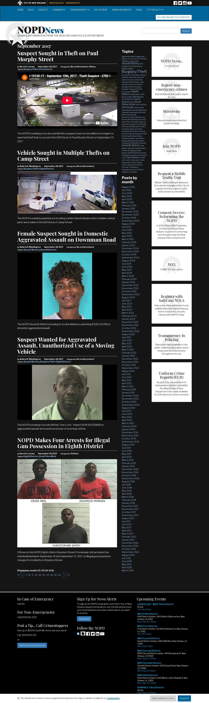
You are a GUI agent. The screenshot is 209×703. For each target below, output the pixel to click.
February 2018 (129, 500)
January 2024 (128, 282)
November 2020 (130, 398)
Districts (131, 87)
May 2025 (127, 233)
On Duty (43, 9)
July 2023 (126, 300)
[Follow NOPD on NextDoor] (81, 634)
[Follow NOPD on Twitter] (180, 4)
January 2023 (128, 319)
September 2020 (131, 404)
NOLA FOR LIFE (127, 122)
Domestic (138, 87)
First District (45, 69)
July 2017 (126, 521)
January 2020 (128, 429)
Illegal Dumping (131, 110)
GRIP (137, 105)
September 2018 (130, 478)
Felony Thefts (126, 97)
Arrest (132, 61)
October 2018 (129, 475)
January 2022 (128, 355)
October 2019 (129, 438)
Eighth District (46, 169)
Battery (139, 66)
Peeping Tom (135, 126)
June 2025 (127, 230)
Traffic (127, 160)
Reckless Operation (128, 138)
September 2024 (130, 257)
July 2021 (126, 374)
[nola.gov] (33, 2)
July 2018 (126, 484)
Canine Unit (126, 75)
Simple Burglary (140, 148)
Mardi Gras (126, 115)
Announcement (134, 59)
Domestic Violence (128, 89)
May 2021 (126, 380)
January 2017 (128, 539)
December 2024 (130, 248)
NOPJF (136, 122)
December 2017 (130, 506)
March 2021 (127, 386)
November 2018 (130, 472)
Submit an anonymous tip (32, 645)
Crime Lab (132, 84)
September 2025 (130, 220)
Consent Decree (133, 82)
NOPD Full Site (56, 3)
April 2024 (127, 273)
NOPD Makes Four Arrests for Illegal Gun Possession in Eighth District (63, 443)
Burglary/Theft (31, 69)
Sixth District (134, 153)
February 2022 (129, 352)
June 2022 (127, 340)
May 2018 (127, 490)
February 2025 (129, 242)
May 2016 (126, 564)
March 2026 (128, 202)
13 (47, 575)
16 (59, 575)
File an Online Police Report (173, 17)
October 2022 (129, 328)
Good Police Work (47, 456)
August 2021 (128, 371)
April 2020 (127, 420)
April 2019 (127, 457)
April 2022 (127, 346)
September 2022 (130, 331)
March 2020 (128, 423)
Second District (132, 143)
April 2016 (127, 567)
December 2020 (130, 395)
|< (18, 575)
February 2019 (129, 463)
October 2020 (129, 401)
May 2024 (127, 270)
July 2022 (126, 337)
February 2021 (129, 389)
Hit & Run (143, 105)
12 (44, 575)
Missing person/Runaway (129, 116)
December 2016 (130, 543)
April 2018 (127, 493)
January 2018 (128, 503)
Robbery (125, 141)
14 (51, 575)
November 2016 (130, 546)
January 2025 (128, 245)
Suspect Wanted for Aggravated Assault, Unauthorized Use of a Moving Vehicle (65, 345)
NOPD (40, 29)
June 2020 (127, 414)
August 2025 (128, 224)
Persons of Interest (135, 129)
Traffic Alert (135, 160)
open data (125, 124)
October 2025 (129, 217)
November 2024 (130, 251)
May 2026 (127, 196)
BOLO (31, 9)
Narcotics (142, 119)
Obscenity (142, 122)
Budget (124, 68)
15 (55, 575)
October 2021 (129, 365)
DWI (136, 89)
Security (143, 143)
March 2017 (127, 533)
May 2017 (126, 527)
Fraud (132, 102)
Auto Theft (132, 66)
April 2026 (127, 199)
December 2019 (130, 432)
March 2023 (128, 312)
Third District (133, 157)
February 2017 (129, 536)
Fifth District (137, 97)
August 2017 (128, 518)
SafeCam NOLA (133, 141)
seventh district (130, 145)
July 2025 (126, 227)
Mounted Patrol (133, 119)
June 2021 (127, 377)
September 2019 (130, 441)
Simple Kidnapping (129, 150)
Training (125, 167)
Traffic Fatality (137, 162)
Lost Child (142, 112)
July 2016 (126, 558)
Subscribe (84, 618)
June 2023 (127, 303)
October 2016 (129, 549)
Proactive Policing (128, 134)
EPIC (143, 94)
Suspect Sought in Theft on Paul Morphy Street (57, 56)
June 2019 (127, 450)
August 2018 (128, 481)
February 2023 (129, 316)
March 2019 (128, 460)
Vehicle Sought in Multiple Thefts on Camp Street (63, 155)
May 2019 (126, 454)
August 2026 (128, 187)
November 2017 (130, 509)
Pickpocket (126, 131)
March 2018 (128, 497)
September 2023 (130, 294)
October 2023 (129, 291)
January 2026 (128, 208)
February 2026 (129, 205)
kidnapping (133, 112)
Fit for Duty (154, 9)
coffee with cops (134, 77)
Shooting (130, 148)
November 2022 (130, 325)
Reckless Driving (136, 136)
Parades (143, 124)
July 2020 (126, 411)
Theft (124, 158)
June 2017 (127, 524)
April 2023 (127, 309)
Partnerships (126, 126)
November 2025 (130, 214)
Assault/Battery (32, 250)
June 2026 (127, 193)
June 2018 (127, 487)
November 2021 (130, 362)
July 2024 (126, 263)
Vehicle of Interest (137, 170)
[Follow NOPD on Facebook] (175, 4)
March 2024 (128, 276)
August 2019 (128, 444)
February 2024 (129, 279)
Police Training (139, 131)
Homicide (127, 107)
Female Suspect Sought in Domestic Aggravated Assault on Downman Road (66, 236)
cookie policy (113, 698)
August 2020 (128, 408)
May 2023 (127, 306)
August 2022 (128, 334)
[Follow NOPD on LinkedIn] (97, 635)
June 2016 (127, 561)
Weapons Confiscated (129, 172)
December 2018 (130, 469)
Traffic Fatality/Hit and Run (132, 165)
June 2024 (127, 266)
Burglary (130, 68)
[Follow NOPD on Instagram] (185, 4)
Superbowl (134, 155)
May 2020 (127, 417)
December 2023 (130, 285)
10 (36, 575)
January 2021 (128, 392)
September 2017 (130, 515)
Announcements (121, 9)
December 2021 (130, 358)
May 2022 (127, 343)
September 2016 (130, 552)
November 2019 (130, 435)
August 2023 (128, 297)
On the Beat (101, 9)
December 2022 (130, 322)
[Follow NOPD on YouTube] (189, 4)
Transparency (78, 9)
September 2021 (130, 368)
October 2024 (129, 254)
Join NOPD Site (73, 3)
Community (58, 9)
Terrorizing (143, 155)
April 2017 (127, 530)
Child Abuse (135, 75)
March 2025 (128, 239)
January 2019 (128, 466)
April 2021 (127, 383)
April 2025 (127, 236)
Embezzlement (135, 94)
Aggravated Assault (129, 56)
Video (139, 9)
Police (132, 131)
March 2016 (128, 570)
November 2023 (130, 288)
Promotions (139, 134)
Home (20, 9)
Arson (137, 61)
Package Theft (134, 124)
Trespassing (126, 170)
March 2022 (128, 349)
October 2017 (129, 512)
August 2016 (128, 555)
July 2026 (126, 190)
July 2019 (126, 447)
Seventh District (48, 250)
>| (68, 575)
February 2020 (129, 426)
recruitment (140, 138)
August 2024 (128, 260)
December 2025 (130, 211)
